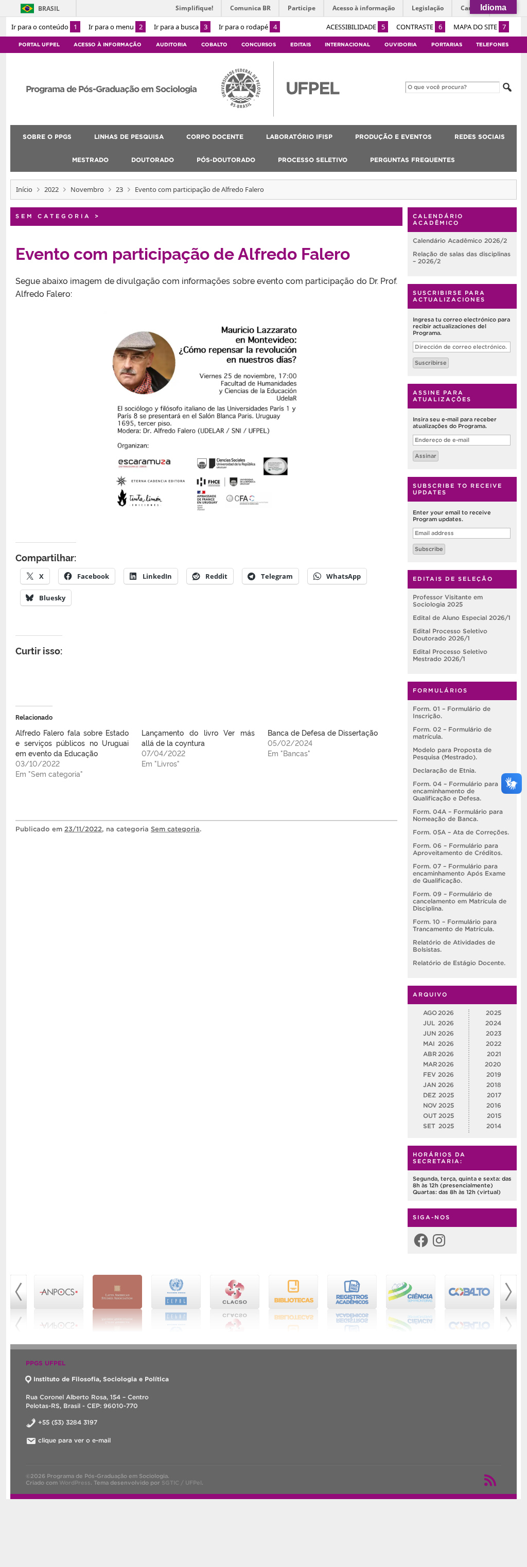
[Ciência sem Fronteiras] (352, 1303)
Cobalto (214, 44)
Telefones (492, 44)
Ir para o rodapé (248, 26)
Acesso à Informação (108, 44)
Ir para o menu (116, 26)
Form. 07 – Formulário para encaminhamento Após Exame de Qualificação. (459, 873)
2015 (494, 1115)
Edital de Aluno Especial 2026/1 (462, 617)
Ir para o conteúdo (44, 26)
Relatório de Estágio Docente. (459, 962)
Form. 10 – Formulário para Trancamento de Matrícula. (455, 925)
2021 (494, 1053)
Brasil (49, 8)
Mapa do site (479, 26)
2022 (51, 189)
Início (24, 189)
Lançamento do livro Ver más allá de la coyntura (198, 737)
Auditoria (171, 44)
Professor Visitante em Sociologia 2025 (448, 601)
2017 (494, 1095)
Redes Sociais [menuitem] (479, 136)
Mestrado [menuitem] (90, 159)
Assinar (425, 456)
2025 (493, 1012)
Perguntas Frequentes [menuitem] (412, 159)
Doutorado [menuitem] (152, 159)
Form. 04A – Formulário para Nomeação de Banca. (458, 815)
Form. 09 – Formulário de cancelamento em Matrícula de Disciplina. (459, 901)
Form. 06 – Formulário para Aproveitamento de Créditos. (457, 849)
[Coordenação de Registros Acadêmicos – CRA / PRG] (293, 1303)
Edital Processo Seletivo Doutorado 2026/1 (450, 635)
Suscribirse (431, 363)
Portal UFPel (39, 44)
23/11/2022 (83, 829)
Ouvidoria (400, 44)
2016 (493, 1105)
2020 (493, 1064)
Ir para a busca (180, 26)
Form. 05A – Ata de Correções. (461, 832)
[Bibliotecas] (234, 1303)
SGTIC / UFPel (182, 1483)
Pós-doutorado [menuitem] (226, 159)
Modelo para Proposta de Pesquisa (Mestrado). (452, 753)
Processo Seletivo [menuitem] (312, 159)
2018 (493, 1084)
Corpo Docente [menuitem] (214, 136)
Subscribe (429, 549)
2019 (493, 1074)
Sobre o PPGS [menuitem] (47, 136)
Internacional (347, 44)
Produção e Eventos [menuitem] (393, 136)
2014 (493, 1126)
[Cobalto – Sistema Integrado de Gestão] (410, 1303)
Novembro (87, 189)
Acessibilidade (355, 26)
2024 (493, 1023)
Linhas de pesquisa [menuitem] (129, 136)
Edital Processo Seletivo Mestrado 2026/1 (450, 655)
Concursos (258, 44)
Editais (300, 44)
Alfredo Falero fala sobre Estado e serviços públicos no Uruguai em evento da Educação (72, 742)
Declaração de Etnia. (444, 770)
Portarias (446, 44)
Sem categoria (53, 216)
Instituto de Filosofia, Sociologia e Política (101, 1379)
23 (119, 189)
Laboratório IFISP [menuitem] (299, 136)
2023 (493, 1033)
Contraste (419, 26)
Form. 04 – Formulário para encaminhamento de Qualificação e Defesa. (455, 791)
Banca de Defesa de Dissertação (323, 732)
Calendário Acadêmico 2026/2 (460, 240)
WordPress (75, 1483)
